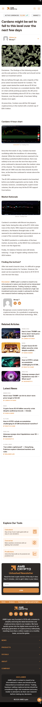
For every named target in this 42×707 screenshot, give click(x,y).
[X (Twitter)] (15, 303)
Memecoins (25, 329)
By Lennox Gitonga (28, 338)
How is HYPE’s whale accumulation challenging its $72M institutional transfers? (20, 422)
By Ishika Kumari (27, 353)
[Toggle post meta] (38, 38)
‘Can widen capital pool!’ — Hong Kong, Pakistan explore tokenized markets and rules (19, 449)
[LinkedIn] (19, 303)
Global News (7, 444)
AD (39, 0)
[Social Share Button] (39, 700)
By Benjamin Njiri (9, 454)
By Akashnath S (27, 381)
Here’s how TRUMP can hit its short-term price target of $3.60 (19, 397)
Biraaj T (12, 40)
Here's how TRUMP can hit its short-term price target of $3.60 (31, 333)
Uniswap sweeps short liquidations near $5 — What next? (30, 376)
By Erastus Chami (28, 367)
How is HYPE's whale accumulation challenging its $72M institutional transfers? (31, 362)
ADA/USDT (16, 144)
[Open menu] (3, 8)
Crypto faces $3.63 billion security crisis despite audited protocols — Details (30, 348)
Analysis (25, 371)
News (23, 343)
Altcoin (24, 357)
